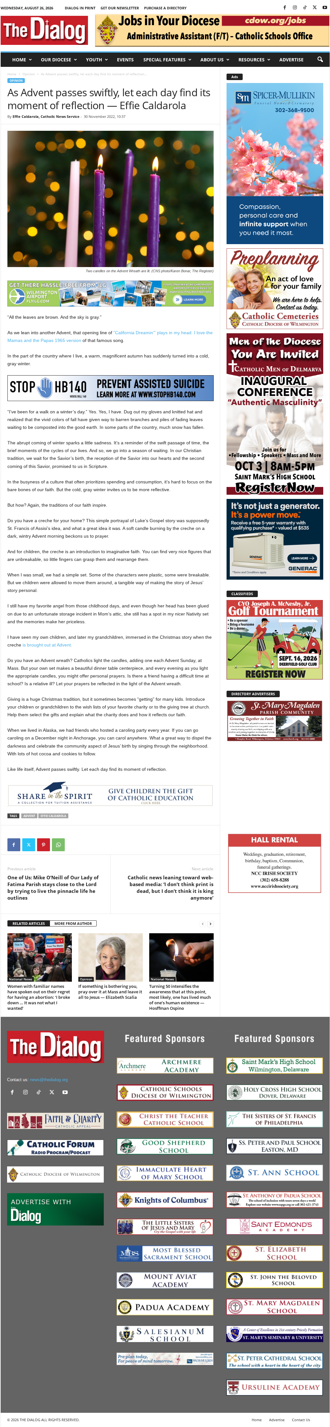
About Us (212, 60)
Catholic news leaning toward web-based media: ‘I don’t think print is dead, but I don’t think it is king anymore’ (170, 887)
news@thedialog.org (49, 1079)
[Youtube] (325, 8)
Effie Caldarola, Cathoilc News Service (46, 116)
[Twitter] (315, 8)
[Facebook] (285, 8)
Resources (251, 60)
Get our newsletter (120, 7)
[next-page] (210, 923)
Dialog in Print (80, 7)
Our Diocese (56, 60)
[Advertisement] (275, 786)
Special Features (164, 60)
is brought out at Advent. (47, 644)
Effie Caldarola (53, 816)
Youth (94, 60)
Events (125, 60)
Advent (29, 816)
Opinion (29, 74)
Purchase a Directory (165, 7)
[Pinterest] (43, 844)
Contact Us (301, 1419)
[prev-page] (202, 923)
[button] (320, 60)
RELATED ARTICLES (29, 923)
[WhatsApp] (58, 844)
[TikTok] (305, 8)
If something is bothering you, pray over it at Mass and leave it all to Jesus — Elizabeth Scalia (110, 991)
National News (20, 979)
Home (19, 60)
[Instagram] (295, 8)
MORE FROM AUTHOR (73, 923)
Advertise (291, 60)
